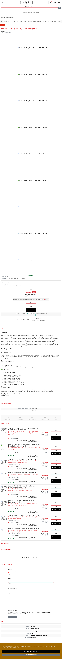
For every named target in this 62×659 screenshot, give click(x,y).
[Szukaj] (59, 8)
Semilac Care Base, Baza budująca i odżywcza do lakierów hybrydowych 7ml (24, 445)
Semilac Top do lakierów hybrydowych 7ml (22, 459)
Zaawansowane (26, 12)
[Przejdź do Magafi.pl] (1, 21)
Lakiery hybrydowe (16, 21)
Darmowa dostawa (35, 12)
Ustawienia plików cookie (31, 654)
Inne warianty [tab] (20, 419)
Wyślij (12, 617)
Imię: (12, 579)
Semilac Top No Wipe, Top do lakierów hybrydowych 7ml (21, 501)
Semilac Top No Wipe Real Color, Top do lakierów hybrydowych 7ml (21, 486)
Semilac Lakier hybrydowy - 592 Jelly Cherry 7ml (23, 515)
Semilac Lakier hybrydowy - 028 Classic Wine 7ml (24, 529)
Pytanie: (12, 587)
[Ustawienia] (55, 2)
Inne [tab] (56, 419)
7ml (9, 284)
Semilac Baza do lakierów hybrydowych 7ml (22, 473)
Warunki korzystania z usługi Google (17, 613)
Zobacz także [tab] (8, 419)
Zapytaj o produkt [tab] (45, 419)
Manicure (7, 21)
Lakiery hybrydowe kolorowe (32, 21)
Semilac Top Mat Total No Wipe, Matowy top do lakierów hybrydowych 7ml (24, 429)
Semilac (3, 31)
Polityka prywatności (46, 612)
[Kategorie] (59, 2)
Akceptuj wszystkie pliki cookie (31, 651)
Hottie (8, 282)
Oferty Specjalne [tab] (32, 419)
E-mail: (12, 570)
